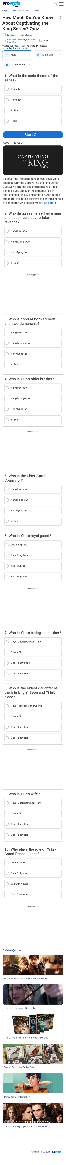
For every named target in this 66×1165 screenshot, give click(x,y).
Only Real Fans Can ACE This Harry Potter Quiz (27, 978)
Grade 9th (11, 42)
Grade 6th (11, 40)
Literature (11, 35)
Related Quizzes (12, 950)
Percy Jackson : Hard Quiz (17, 1097)
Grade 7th (21, 40)
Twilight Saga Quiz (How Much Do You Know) (26, 1126)
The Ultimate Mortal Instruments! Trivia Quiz (26, 1037)
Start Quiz (33, 135)
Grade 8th (30, 40)
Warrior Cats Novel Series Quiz (19, 1067)
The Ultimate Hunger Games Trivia (21, 1008)
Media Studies (25, 35)
